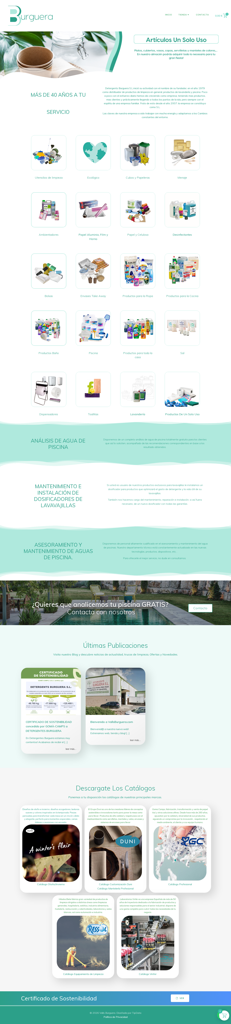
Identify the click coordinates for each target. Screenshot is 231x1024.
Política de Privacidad (116, 1016)
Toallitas (93, 414)
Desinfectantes (182, 234)
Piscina (93, 353)
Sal (182, 353)
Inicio (168, 15)
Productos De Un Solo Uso (182, 414)
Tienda (182, 15)
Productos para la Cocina (182, 296)
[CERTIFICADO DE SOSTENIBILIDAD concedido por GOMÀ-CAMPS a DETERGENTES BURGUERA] (51, 691)
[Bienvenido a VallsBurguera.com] (116, 691)
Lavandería (137, 414)
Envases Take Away (93, 296)
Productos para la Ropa (138, 296)
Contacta (202, 15)
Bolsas (49, 296)
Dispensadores (48, 414)
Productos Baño (48, 353)
